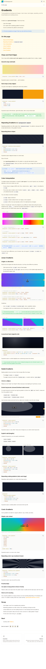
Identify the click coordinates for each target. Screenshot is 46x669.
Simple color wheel (6, 516)
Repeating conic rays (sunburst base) (12, 556)
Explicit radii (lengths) (7, 433)
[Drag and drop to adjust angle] (27, 279)
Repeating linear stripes (8, 131)
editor (15, 362)
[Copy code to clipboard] (43, 76)
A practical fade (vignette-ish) (10, 334)
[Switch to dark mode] (42, 1)
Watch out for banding (7, 592)
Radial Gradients (7, 48)
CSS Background (8, 1)
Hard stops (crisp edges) (8, 83)
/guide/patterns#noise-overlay (32, 597)
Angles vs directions (7, 261)
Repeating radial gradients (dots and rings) (14, 476)
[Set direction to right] (43, 279)
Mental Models (28, 31)
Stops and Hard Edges (8, 39)
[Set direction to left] (2, 279)
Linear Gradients (7, 46)
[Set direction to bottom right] (43, 286)
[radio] (10, 626)
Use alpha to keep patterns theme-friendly (12, 586)
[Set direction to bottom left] (2, 286)
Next (3, 618)
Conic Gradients (6, 50)
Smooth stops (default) (8, 62)
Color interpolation (7, 44)
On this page (5, 36)
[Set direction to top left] (2, 273)
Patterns (11, 621)
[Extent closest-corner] (2, 402)
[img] (23, 342)
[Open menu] (44, 1)
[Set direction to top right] (43, 273)
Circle (43, 416)
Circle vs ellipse (6, 381)
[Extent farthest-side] (43, 408)
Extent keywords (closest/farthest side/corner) (15, 387)
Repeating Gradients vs (13, 42)
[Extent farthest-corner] (43, 414)
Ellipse (39, 416)
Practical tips (5, 583)
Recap (3, 602)
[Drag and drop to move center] (14, 406)
